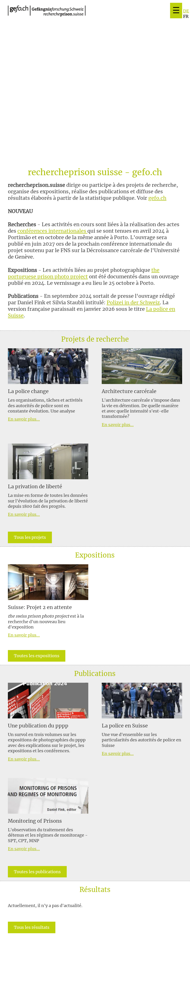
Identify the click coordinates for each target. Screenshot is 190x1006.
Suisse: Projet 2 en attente (40, 607)
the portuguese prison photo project (83, 273)
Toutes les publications (37, 871)
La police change (28, 391)
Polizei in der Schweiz (133, 302)
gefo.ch (157, 198)
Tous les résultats (31, 927)
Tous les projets (30, 537)
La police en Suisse (125, 726)
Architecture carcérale (129, 391)
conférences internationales (52, 231)
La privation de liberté (35, 486)
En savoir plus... (24, 419)
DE (186, 11)
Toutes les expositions (36, 655)
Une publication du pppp (38, 726)
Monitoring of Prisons (35, 821)
